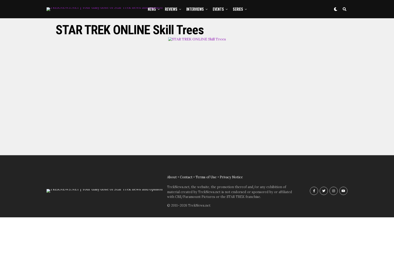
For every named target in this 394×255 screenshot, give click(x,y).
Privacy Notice (231, 177)
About (172, 177)
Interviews (195, 9)
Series (238, 9)
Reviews (171, 9)
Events (218, 9)
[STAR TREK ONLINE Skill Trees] (197, 39)
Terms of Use (206, 177)
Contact (186, 177)
